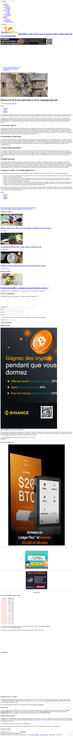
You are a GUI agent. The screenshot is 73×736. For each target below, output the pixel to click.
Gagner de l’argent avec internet (10, 68)
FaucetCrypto (4, 620)
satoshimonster (4, 622)
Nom (2, 309)
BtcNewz (4, 614)
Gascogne (4, 118)
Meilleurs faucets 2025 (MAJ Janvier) (11, 67)
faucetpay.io (4, 611)
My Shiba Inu (4, 612)
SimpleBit (4, 609)
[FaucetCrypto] (36, 592)
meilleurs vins (69, 152)
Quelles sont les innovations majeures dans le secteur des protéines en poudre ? (23, 265)
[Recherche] (1, 1)
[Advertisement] (36, 56)
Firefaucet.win (4, 600)
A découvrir (6, 5)
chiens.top (8, 437)
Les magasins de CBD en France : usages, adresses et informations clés (21, 247)
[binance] (26, 44)
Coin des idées (6, 10)
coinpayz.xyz (4, 604)
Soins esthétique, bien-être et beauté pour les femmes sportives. (17, 209)
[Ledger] (36, 545)
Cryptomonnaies (7, 7)
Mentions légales (10, 21)
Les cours (8, 19)
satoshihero (4, 623)
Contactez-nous (6, 20)
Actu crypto (6, 70)
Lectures (8, 12)
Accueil (2, 72)
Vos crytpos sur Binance (33, 734)
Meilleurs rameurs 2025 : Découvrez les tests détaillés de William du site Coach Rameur (26, 228)
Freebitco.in (4, 603)
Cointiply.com (4, 618)
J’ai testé (8, 11)
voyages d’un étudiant (25, 133)
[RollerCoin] (36, 568)
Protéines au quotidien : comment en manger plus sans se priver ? (25, 288)
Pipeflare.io (4, 615)
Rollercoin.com (4, 617)
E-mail (2, 312)
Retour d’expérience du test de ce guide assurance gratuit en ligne (18, 207)
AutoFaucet (4, 607)
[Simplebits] (36, 588)
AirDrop (8, 9)
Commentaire (4, 307)
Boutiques (8, 15)
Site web (2, 314)
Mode (7, 6)
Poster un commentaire (11, 103)
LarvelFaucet (4, 606)
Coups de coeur (6, 14)
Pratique (5, 18)
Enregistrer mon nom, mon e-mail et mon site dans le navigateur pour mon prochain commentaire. (24, 317)
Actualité (5, 3)
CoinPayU (4, 601)
